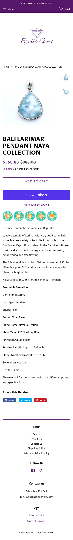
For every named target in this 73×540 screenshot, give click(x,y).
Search (36, 434)
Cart (67, 9)
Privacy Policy (36, 515)
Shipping (8, 168)
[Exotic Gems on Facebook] (33, 471)
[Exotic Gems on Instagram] (40, 471)
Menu (10, 9)
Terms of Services (36, 521)
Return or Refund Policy (36, 453)
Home (6, 66)
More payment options (36, 204)
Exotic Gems (46, 532)
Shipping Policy (36, 448)
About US (37, 438)
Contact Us (36, 443)
